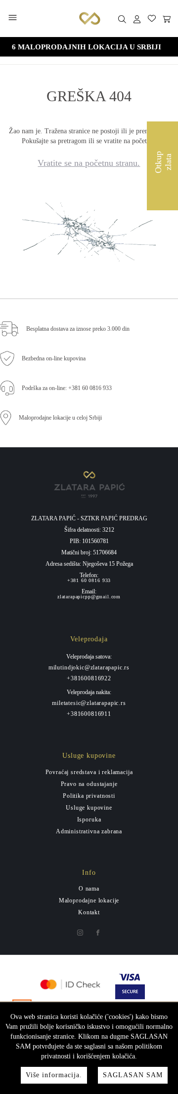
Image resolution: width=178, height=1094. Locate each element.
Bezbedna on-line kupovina (54, 358)
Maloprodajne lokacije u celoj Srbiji (60, 417)
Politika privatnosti (89, 795)
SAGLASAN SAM (133, 1075)
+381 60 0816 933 (89, 580)
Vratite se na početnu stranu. (89, 162)
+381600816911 (89, 714)
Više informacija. (54, 1075)
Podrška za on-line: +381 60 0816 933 (67, 388)
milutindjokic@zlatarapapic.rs (89, 667)
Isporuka (89, 819)
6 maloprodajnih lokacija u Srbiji (86, 47)
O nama (89, 888)
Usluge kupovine (89, 807)
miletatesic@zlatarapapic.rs (89, 703)
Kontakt (89, 912)
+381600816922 (89, 678)
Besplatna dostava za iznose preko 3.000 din (78, 328)
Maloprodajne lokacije (89, 900)
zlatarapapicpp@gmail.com (89, 596)
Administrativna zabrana (89, 831)
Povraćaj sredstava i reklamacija (89, 772)
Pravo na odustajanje (89, 784)
